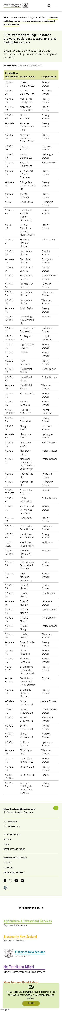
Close (31, 1003)
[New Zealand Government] (31, 811)
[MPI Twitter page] (10, 881)
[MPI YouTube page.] (16, 881)
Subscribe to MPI (12, 835)
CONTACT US (14, 827)
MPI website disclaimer (15, 858)
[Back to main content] (55, 808)
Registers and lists (37, 17)
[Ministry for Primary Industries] (16, 6)
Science (7, 840)
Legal (6, 845)
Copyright (9, 868)
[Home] (5, 17)
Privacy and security (14, 873)
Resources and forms (18, 17)
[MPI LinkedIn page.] (22, 881)
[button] (5, 888)
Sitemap (8, 863)
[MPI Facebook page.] (5, 881)
